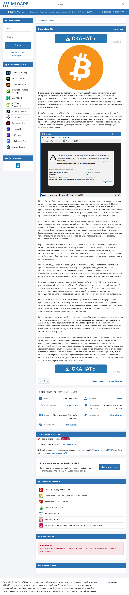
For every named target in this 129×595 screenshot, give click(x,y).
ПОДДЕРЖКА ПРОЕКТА (112, 12)
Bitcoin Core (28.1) (70, 444)
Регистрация (18, 56)
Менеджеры (50, 20)
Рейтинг (81, 12)
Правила (43, 12)
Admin (119, 398)
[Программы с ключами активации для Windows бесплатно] (17, 4)
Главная (40, 20)
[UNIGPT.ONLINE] (18, 167)
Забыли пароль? (18, 52)
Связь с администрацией (59, 12)
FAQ (73, 12)
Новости (33, 12)
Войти (18, 45)
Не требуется (116, 415)
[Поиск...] (123, 4)
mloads (65, 439)
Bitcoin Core (72, 405)
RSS (90, 12)
